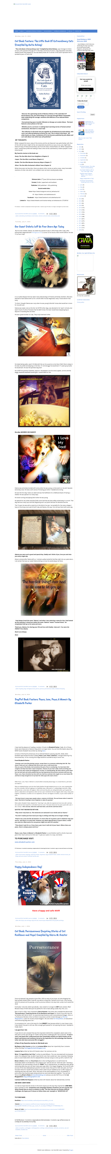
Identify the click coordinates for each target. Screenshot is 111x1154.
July (81, 164)
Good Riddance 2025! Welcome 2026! (84, 40)
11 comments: (41, 852)
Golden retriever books (62, 854)
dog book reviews (35, 854)
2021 (80, 203)
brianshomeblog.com (39, 1075)
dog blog (21, 688)
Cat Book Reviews (49, 1128)
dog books (42, 854)
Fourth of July (42, 920)
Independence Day (50, 920)
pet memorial (47, 688)
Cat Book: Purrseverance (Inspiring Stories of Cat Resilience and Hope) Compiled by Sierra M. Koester (41, 933)
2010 (80, 227)
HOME (16, 31)
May (81, 187)
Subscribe (85, 89)
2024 (80, 151)
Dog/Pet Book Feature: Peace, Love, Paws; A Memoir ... (86, 175)
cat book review (47, 216)
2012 (80, 223)
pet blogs (61, 920)
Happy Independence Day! (28, 867)
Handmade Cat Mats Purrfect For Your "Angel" (90, 123)
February (82, 193)
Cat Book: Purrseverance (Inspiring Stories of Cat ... (87, 181)
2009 (80, 230)
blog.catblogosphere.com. (32, 1077)
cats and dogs (27, 920)
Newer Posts (18, 1135)
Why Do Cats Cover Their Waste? (85, 138)
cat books (56, 1128)
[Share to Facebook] (54, 214)
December (83, 153)
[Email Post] (47, 213)
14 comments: (41, 213)
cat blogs (42, 1128)
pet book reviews (23, 856)
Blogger (71, 1150)
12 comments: (41, 918)
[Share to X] (53, 214)
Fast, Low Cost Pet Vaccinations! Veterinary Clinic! (89, 131)
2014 (80, 219)
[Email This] (50, 214)
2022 (80, 201)
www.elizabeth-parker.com (25, 842)
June (81, 185)
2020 (80, 205)
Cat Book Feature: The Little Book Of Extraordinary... (87, 167)
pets (38, 856)
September (83, 160)
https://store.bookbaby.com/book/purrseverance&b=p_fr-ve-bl (37, 1100)
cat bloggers (28, 1128)
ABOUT (22, 31)
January (82, 196)
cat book (40, 216)
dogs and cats (34, 920)
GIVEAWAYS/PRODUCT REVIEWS (34, 31)
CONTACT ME (78, 31)
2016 (80, 214)
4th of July (21, 920)
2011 (80, 225)
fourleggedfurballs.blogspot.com (35, 1048)
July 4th (57, 920)
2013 (80, 221)
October (82, 157)
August (82, 162)
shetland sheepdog (60, 688)
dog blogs (28, 854)
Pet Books (29, 856)
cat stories (61, 1128)
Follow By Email (82, 101)
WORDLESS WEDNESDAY (60, 31)
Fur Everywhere (58, 1018)
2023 (80, 198)
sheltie (53, 688)
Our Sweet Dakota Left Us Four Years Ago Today (39, 226)
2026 (80, 147)
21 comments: (41, 686)
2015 (80, 216)
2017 (80, 212)
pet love (42, 688)
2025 (80, 149)
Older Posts (70, 1135)
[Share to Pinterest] (56, 214)
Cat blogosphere (35, 1128)
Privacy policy (80, 302)
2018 (80, 210)
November (83, 155)
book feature (28, 216)
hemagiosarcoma (31, 688)
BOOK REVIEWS (48, 31)
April (81, 189)
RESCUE (70, 31)
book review (35, 216)
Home (44, 1135)
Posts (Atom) (25, 1138)
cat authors (22, 1128)
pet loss (37, 688)
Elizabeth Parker (52, 854)
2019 (80, 207)
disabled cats (24, 1129)
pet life (34, 856)
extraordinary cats (55, 216)
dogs (25, 688)
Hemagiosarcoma (37, 232)
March (82, 191)
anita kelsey (22, 216)
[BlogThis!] (51, 214)
